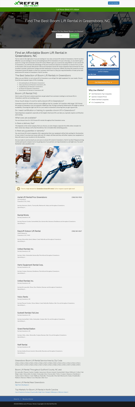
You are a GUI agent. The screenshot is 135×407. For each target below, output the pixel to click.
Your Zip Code (92, 74)
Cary (16, 392)
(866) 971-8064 (72, 9)
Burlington (25, 385)
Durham (27, 392)
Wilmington (54, 392)
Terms (34, 404)
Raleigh (48, 392)
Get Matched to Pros (102, 82)
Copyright (40, 404)
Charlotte (21, 392)
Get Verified (114, 3)
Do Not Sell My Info (51, 404)
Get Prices (74, 35)
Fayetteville (34, 392)
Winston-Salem (63, 392)
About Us (16, 399)
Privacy (29, 404)
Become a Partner (28, 399)
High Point (18, 385)
